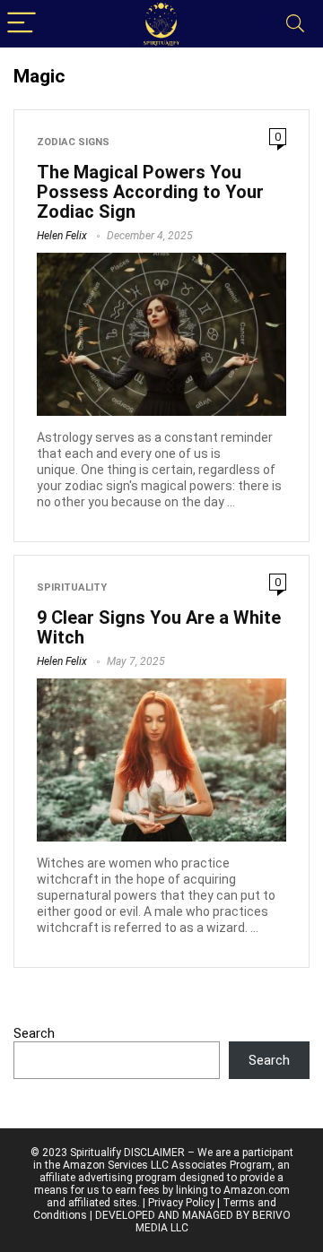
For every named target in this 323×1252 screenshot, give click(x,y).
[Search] (295, 23)
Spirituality (72, 587)
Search (34, 1033)
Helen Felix (62, 235)
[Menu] (21, 23)
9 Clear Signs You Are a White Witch (159, 627)
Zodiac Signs (73, 142)
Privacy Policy (181, 1202)
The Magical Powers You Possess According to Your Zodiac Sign (150, 191)
